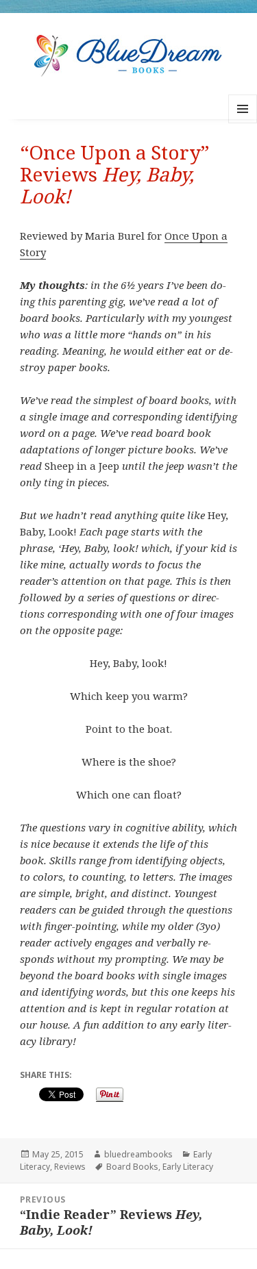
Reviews (70, 1166)
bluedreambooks (138, 1154)
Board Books (132, 1166)
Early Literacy (187, 1166)
